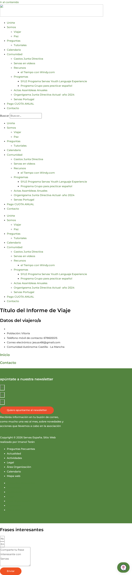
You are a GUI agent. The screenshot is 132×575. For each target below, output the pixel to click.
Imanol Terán (26, 441)
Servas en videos (24, 63)
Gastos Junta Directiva (28, 58)
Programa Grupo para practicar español (46, 85)
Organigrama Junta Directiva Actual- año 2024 (44, 94)
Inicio (5, 355)
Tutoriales (20, 45)
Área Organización (19, 466)
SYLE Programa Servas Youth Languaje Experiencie (54, 81)
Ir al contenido (9, 2)
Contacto (13, 108)
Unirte (11, 22)
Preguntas (13, 40)
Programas (21, 76)
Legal (10, 462)
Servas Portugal (24, 99)
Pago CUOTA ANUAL (20, 103)
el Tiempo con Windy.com (38, 72)
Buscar (4, 115)
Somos (11, 27)
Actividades (14, 458)
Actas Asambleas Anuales (30, 90)
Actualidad (14, 453)
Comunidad (14, 54)
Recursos (20, 67)
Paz (16, 36)
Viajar (17, 31)
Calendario (14, 49)
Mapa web (13, 476)
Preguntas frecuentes (21, 449)
